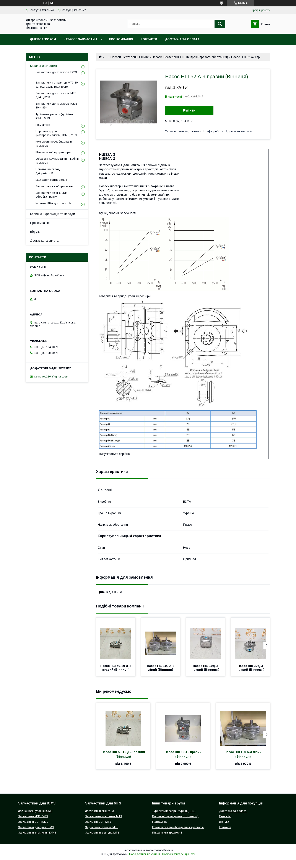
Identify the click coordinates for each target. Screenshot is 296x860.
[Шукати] (220, 24)
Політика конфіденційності (178, 854)
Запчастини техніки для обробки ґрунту (51, 194)
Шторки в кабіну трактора (53, 152)
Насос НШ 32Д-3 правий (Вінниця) (250, 667)
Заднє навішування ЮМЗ (35, 810)
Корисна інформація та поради (52, 214)
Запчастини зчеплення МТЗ (103, 816)
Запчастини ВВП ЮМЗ (33, 821)
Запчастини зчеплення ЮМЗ (37, 832)
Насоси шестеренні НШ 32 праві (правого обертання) (190, 57)
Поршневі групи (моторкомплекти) (175, 816)
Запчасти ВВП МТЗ (98, 821)
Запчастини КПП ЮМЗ (33, 816)
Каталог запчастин (80, 39)
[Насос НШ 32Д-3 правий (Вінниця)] (250, 639)
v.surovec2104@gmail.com (51, 376)
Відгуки (35, 231)
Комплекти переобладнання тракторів (54, 143)
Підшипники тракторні (167, 832)
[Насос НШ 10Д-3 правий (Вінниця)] (205, 639)
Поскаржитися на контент (144, 854)
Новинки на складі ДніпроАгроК (48, 171)
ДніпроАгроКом (43, 39)
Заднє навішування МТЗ (101, 827)
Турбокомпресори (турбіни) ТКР (173, 810)
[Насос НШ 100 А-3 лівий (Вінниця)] (160, 639)
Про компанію (121, 39)
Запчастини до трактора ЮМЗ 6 (56, 74)
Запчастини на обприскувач (54, 186)
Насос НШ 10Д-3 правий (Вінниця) (205, 667)
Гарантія (225, 816)
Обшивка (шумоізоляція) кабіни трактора (57, 160)
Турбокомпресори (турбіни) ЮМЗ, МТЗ (54, 116)
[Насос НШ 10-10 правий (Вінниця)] (183, 724)
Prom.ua (168, 850)
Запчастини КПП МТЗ (99, 810)
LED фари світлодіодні (51, 179)
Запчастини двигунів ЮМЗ (36, 827)
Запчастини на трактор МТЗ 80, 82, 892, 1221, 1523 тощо (57, 84)
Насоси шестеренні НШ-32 (130, 57)
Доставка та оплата (182, 39)
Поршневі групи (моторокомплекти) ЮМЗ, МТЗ (56, 133)
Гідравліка (43, 124)
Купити (189, 110)
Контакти (149, 39)
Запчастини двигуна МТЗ (102, 832)
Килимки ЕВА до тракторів (54, 203)
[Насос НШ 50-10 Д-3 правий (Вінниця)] (115, 639)
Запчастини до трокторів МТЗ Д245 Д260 (56, 95)
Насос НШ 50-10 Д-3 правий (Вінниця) (116, 667)
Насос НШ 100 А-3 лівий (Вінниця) (161, 667)
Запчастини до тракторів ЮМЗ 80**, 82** (56, 105)
